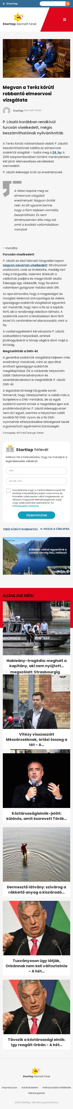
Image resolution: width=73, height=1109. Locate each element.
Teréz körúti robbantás (20, 529)
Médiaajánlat (36, 1093)
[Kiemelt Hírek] (21, 19)
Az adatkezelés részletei (33, 504)
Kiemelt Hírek (32, 110)
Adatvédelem (30, 1087)
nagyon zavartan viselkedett (25, 265)
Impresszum (9, 1087)
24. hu (56, 152)
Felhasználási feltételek (57, 1087)
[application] (36, 556)
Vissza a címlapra (56, 529)
